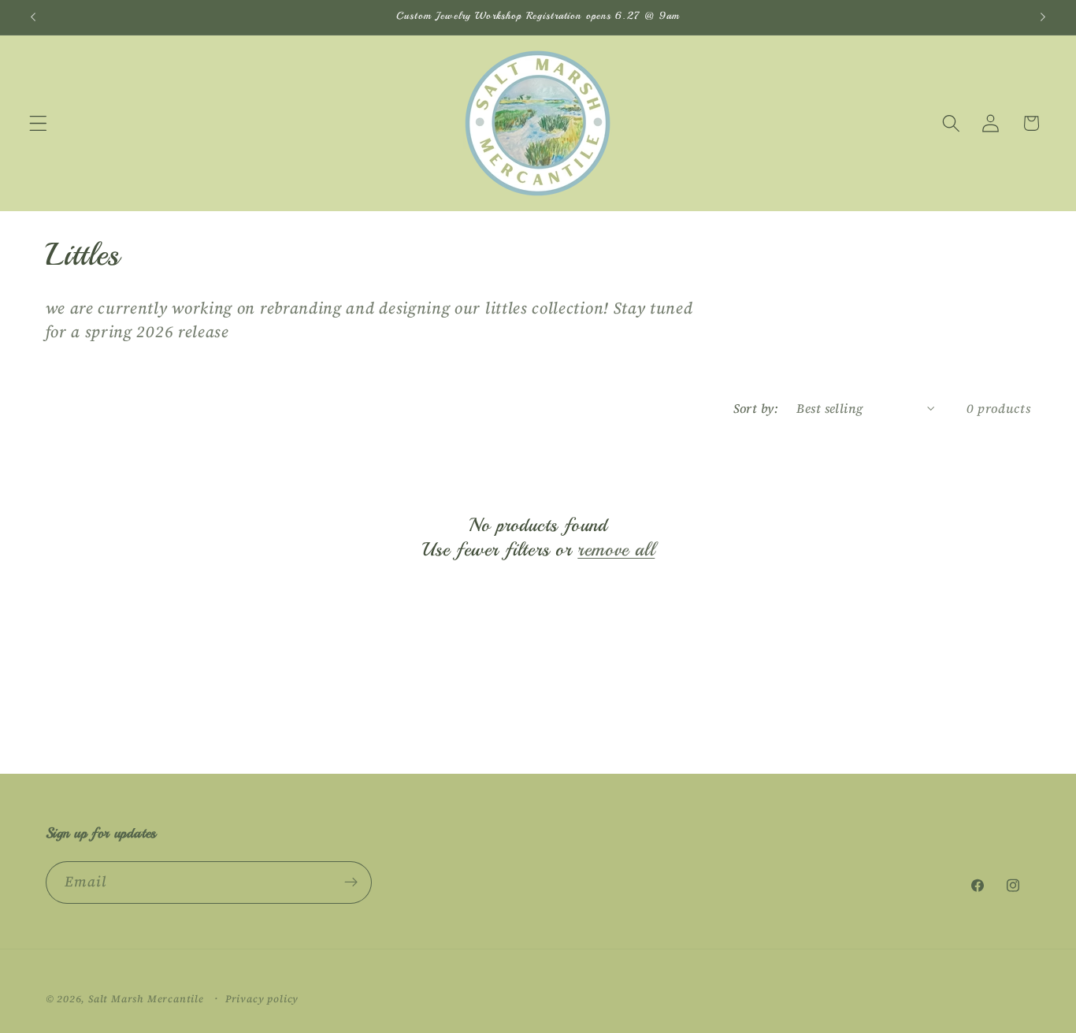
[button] (38, 123)
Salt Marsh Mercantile (146, 998)
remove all (616, 549)
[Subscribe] (351, 882)
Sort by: (756, 408)
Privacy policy (262, 998)
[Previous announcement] (33, 17)
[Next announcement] (1043, 17)
